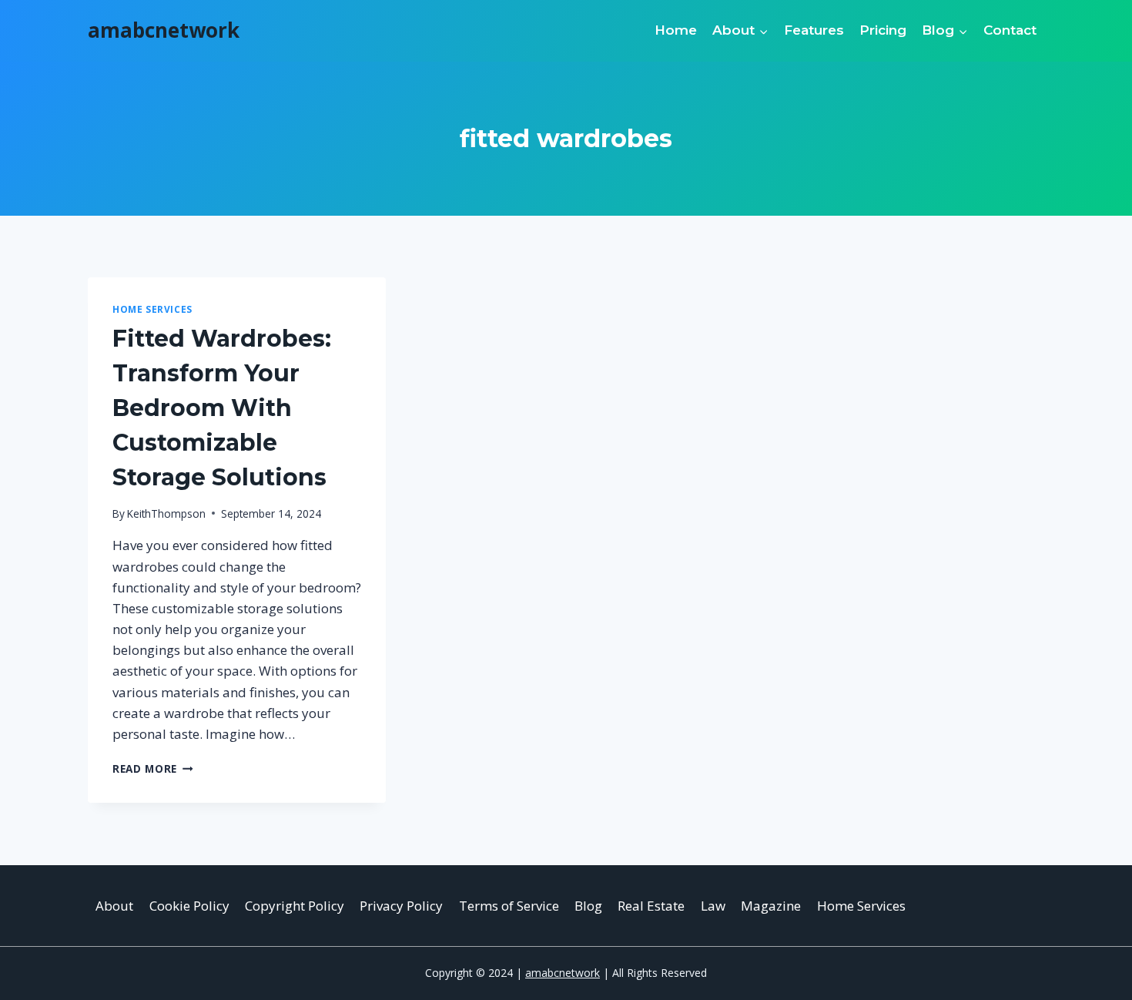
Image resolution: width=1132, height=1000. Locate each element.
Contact (1010, 30)
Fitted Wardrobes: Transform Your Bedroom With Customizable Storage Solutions (221, 408)
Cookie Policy (189, 905)
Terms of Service (509, 905)
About (114, 905)
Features (814, 30)
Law (713, 905)
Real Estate (651, 905)
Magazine (771, 905)
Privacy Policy (401, 905)
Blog (588, 905)
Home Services (152, 309)
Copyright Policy (294, 905)
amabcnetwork (562, 972)
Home (676, 30)
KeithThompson (166, 513)
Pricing (882, 30)
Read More (152, 768)
